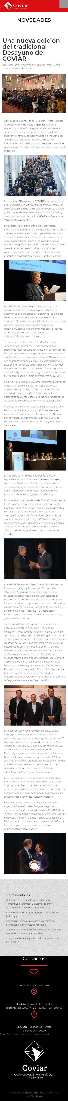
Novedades (34, 20)
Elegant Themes (34, 1092)
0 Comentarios (24, 68)
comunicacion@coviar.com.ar (34, 985)
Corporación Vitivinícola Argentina (26, 65)
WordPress (36, 1096)
